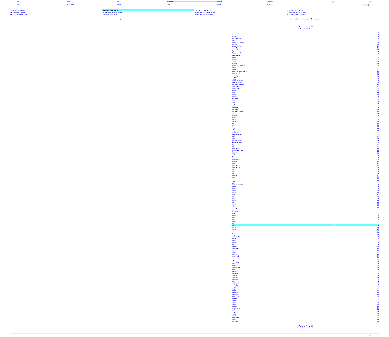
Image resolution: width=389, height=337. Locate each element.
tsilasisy (235, 273)
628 (378, 61)
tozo (234, 171)
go (234, 231)
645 (378, 94)
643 (378, 90)
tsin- (233, 281)
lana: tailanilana (238, 52)
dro (234, 90)
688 (378, 177)
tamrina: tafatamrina (239, 71)
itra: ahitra (236, 167)
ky (233, 269)
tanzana (235, 98)
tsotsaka (235, 321)
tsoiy (234, 314)
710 (378, 219)
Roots (118, 1)
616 (378, 38)
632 (378, 69)
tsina (234, 254)
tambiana (235, 75)
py (233, 202)
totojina (235, 212)
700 (378, 200)
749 (378, 294)
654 (378, 111)
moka (234, 136)
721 (378, 240)
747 (378, 290)
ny (233, 196)
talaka (234, 63)
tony (234, 181)
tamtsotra (235, 77)
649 (378, 102)
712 (378, 223)
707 (378, 213)
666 (378, 134)
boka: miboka (238, 185)
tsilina (234, 298)
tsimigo (235, 279)
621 (378, 48)
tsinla (234, 287)
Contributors (270, 2)
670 (378, 142)
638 (378, 81)
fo (233, 217)
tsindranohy (236, 283)
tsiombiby (235, 296)
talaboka (235, 67)
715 (378, 229)
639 (378, 82)
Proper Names (20, 2)
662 (378, 127)
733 (378, 264)
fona (234, 227)
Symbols (18, 4)
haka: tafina (236, 46)
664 (378, 131)
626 (378, 57)
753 (378, 302)
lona (233, 179)
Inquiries (269, 4)
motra (234, 186)
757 (378, 310)
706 (378, 212)
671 (378, 144)
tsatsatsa (235, 248)
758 (378, 312)
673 (378, 148)
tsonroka (235, 317)
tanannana (235, 86)
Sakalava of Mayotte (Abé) (110, 14)
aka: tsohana (237, 310)
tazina (234, 61)
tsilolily (234, 275)
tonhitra (234, 200)
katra (234, 57)
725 (378, 248)
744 (378, 285)
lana (233, 177)
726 (378, 250)
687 (378, 175)
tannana (235, 106)
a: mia (234, 152)
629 (378, 63)
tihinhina (234, 154)
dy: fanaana (236, 38)
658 (378, 119)
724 (378, 246)
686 (378, 173)
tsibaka (235, 265)
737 (378, 271)
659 (378, 121)
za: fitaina (236, 55)
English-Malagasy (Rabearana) (296, 12)
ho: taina (235, 48)
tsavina (234, 235)
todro (234, 161)
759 (378, 314)
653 (378, 109)
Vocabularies (70, 2)
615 (378, 36)
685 (378, 171)
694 (378, 188)
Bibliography (220, 2)
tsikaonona (236, 267)
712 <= (300, 23)
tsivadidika (236, 308)
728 (378, 254)
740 (378, 277)
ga (234, 219)
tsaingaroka (236, 237)
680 (378, 161)
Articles (168, 4)
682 (378, 165)
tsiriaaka (235, 304)
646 (378, 96)
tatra (234, 121)
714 (378, 227)
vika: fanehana (237, 150)
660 (378, 123)
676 (378, 154)
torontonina (235, 208)
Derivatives (119, 2)
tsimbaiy (235, 277)
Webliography (220, 4)
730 (378, 258)
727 (378, 252)
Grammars (169, 2)
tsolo (234, 312)
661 (378, 125)
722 (378, 242)
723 (378, 244)
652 (378, 107)
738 (378, 273)
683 (378, 167)
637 (378, 79)
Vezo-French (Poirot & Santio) (203, 10)
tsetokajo (235, 256)
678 (378, 158)
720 (378, 238)
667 (378, 136)
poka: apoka (238, 82)
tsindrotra (235, 285)
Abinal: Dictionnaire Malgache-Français (305, 19)
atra (234, 229)
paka (234, 242)
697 (378, 194)
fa (233, 250)
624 (378, 54)
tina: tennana (237, 142)
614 (378, 34)
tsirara (234, 302)
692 (378, 185)
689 (378, 179)
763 (378, 321)
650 (378, 104)
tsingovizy (235, 292)
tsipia (234, 300)
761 (378, 317)
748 (378, 292)
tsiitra (234, 271)
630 (378, 65)
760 (378, 316)
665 (378, 133)
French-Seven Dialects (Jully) (18, 14)
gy (234, 240)
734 (378, 265)
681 (378, 163)
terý (233, 144)
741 (378, 279)
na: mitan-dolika (238, 84)
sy (233, 123)
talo (233, 129)
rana (234, 204)
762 (378, 319)
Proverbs (119, 4)
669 (378, 140)
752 (378, 300)
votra (234, 215)
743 (378, 283)
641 (378, 86)
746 (378, 289)
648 (378, 100)
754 (378, 304)
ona (233, 113)
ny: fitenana (236, 140)
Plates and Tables (171, 5)
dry (234, 138)
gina (234, 290)
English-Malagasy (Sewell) (295, 10)
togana (234, 206)
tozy (234, 213)
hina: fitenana (237, 134)
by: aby (236, 73)
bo (234, 183)
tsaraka (234, 246)
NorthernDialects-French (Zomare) (112, 12)
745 (378, 287)
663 (378, 129)
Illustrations (219, 1)
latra (234, 252)
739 (378, 275)
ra (233, 244)
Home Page (270, 1)
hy (233, 264)
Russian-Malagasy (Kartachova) (296, 14)
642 (378, 88)
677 (378, 156)
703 (378, 206)
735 (378, 267)
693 (378, 186)
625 (378, 55)
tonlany (235, 194)
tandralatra (235, 88)
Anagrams (19, 5)
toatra (234, 175)
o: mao (235, 109)
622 (378, 50)
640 (378, 84)
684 (378, 169)
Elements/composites (122, 5)
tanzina (234, 104)
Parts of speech (70, 4)
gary (234, 92)
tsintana (235, 289)
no (233, 54)
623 (378, 52)
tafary (234, 40)
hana (234, 163)
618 (378, 42)
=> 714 (310, 23)
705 (378, 210)
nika (233, 100)
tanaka (234, 96)
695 (378, 190)
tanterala (235, 107)
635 (378, 75)
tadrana (235, 102)
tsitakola (235, 306)
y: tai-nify (235, 50)
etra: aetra (236, 159)
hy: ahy (235, 165)
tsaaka (234, 238)
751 (378, 298)
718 (378, 235)
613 (378, 32)
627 (378, 59)
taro (233, 125)
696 (378, 192)
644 (378, 92)
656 (378, 115)
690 (378, 181)
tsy (233, 258)
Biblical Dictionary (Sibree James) (205, 12)
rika (234, 319)
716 (378, 231)
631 (378, 67)
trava (234, 223)
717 (378, 233)
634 (378, 73)
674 (378, 150)
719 (378, 237)
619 (378, 44)
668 (378, 138)
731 (378, 260)
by (233, 158)
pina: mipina (237, 81)
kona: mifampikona (238, 65)
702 (378, 204)
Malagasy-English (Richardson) (19, 10)
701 (378, 202)
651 (378, 106)
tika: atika (236, 148)
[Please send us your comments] (370, 336)
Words (18, 1)
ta (232, 34)
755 (378, 306)
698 (378, 196)
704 (378, 208)
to (233, 127)
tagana (235, 79)
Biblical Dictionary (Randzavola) (204, 14)
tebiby (234, 131)
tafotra (234, 44)
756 (378, 308)
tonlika (234, 192)
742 (378, 281)
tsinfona (235, 294)
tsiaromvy (235, 262)
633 (378, 71)
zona (234, 233)
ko (233, 173)
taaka (234, 36)
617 (378, 40)
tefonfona (235, 133)
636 (378, 77)
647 (378, 98)
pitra (234, 117)
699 (378, 198)
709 (378, 217)
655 (378, 113)
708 (378, 215)
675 (378, 152)
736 (378, 269)
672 (378, 146)
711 (378, 221)
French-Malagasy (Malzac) (18, 12)
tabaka (234, 59)
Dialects (68, 1)
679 (378, 159)
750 (378, 296)
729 (378, 256)
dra (234, 188)
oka (234, 221)
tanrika (234, 94)
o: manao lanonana (238, 111)
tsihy (233, 260)
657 (378, 117)
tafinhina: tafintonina (239, 42)
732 (378, 262)
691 (378, 183)
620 (378, 46)
